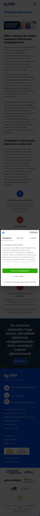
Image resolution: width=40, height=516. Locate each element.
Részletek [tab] (20, 238)
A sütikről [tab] (33, 238)
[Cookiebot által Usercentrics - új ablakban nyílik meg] (29, 232)
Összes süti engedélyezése (20, 270)
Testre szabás (19, 276)
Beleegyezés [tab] (7, 238)
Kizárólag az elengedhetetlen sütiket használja (20, 282)
